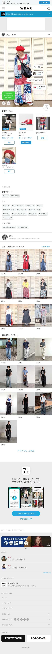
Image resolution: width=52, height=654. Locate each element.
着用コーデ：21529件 (25, 138)
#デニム (39, 205)
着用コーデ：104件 (7, 138)
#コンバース (32, 213)
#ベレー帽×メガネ (17, 205)
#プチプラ (6, 213)
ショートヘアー (22, 227)
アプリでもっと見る (26, 451)
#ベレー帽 (6, 205)
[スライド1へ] (25, 548)
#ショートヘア (7, 218)
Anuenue (5, 196)
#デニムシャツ (30, 205)
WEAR (3, 530)
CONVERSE (15, 196)
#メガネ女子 (43, 213)
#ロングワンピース (8, 209)
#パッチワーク (21, 209)
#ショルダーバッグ (34, 209)
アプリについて (26, 519)
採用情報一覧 (47, 572)
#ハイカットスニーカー (19, 213)
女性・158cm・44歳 (9, 227)
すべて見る (45, 246)
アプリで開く (44, 3)
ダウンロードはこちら (26, 513)
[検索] (48, 8)
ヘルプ (4, 598)
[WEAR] (26, 8)
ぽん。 (9, 530)
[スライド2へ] (26, 548)
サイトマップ (6, 603)
